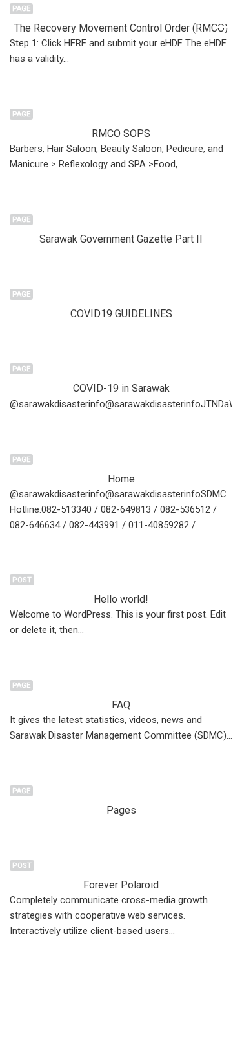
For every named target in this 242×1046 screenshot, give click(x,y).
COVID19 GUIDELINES (121, 313)
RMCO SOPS (121, 133)
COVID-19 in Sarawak (121, 388)
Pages (121, 810)
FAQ (121, 705)
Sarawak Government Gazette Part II (121, 239)
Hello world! (121, 599)
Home (121, 479)
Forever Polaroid (121, 885)
